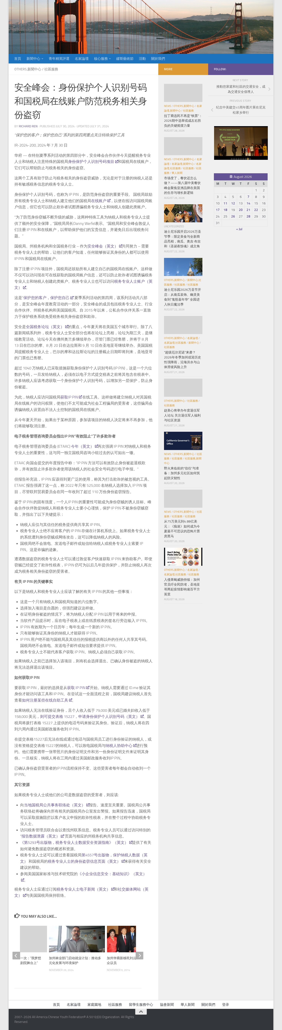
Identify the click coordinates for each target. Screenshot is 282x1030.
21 (248, 210)
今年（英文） (82, 446)
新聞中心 (33, 59)
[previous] (16, 955)
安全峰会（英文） (102, 246)
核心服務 (101, 59)
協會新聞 (167, 1004)
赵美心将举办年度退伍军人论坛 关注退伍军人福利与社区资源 (182, 415)
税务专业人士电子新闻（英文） (83, 889)
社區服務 (51, 69)
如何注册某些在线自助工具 (45, 700)
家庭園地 (94, 1004)
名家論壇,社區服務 (175, 342)
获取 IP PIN (76, 687)
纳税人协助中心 (119, 745)
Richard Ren (28, 126)
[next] (139, 955)
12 (233, 203)
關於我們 (158, 59)
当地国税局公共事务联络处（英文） (54, 805)
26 (233, 216)
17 (218, 210)
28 (248, 216)
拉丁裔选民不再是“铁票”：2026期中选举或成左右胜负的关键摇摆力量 (183, 121)
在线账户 (98, 200)
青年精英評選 (59, 59)
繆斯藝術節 (125, 59)
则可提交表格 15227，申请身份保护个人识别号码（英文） (90, 716)
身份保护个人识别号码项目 (91, 161)
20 (241, 210)
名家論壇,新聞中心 (183, 164)
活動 (142, 59)
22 (256, 210)
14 (248, 203)
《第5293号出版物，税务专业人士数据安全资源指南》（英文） (74, 842)
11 (225, 203)
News (167, 106)
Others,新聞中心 (27, 69)
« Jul (239, 229)
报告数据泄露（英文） (40, 836)
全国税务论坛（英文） (45, 326)
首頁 (17, 59)
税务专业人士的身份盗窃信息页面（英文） (84, 861)
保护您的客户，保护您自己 (46, 297)
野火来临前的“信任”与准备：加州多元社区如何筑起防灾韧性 (182, 473)
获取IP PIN (69, 397)
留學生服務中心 (141, 1004)
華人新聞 (177, 173)
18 (225, 210)
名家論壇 (82, 59)
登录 (225, 1004)
